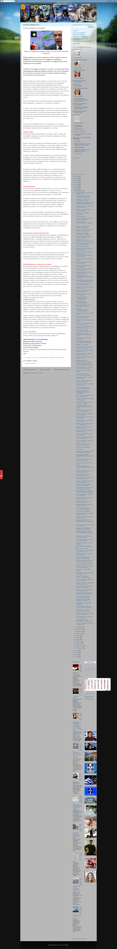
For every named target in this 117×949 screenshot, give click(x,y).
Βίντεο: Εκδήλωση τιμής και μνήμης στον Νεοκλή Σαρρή (84, 540)
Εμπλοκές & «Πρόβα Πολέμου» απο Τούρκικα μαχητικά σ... (85, 481)
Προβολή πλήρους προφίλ (79, 938)
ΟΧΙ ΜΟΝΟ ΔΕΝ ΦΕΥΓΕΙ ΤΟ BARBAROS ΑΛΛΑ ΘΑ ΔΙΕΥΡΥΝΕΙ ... (85, 521)
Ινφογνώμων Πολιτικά (80, 103)
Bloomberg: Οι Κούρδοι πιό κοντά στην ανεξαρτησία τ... (84, 424)
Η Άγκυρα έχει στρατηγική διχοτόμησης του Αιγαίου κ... (83, 233)
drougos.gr (77, 84)
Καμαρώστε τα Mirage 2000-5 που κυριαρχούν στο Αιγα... (84, 471)
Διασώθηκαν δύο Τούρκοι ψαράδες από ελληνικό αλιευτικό (84, 347)
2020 (76, 176)
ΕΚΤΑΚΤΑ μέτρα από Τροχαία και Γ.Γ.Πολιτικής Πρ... (84, 294)
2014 (76, 189)
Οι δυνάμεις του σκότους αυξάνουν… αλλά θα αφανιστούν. (84, 240)
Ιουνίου (78, 637)
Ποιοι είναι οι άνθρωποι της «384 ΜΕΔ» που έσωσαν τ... (84, 219)
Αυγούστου (79, 633)
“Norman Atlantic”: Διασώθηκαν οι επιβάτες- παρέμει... (84, 237)
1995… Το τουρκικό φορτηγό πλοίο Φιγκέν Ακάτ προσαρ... (84, 396)
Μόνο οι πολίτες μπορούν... (82, 548)
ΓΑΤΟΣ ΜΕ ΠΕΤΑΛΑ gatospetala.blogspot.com (81, 99)
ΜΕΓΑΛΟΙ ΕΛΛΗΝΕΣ (78, 34)
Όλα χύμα (77, 115)
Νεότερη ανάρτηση (29, 369)
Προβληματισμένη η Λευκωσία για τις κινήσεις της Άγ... (85, 193)
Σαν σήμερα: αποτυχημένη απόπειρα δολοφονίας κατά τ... (84, 374)
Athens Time (91, 662)
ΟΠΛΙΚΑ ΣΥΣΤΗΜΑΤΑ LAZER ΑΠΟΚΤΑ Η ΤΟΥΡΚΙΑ (83, 600)
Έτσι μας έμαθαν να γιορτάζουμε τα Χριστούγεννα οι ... (84, 421)
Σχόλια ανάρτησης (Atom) (36, 372)
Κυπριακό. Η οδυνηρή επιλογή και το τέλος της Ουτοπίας (85, 583)
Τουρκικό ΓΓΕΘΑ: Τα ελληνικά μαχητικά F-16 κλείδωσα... (83, 444)
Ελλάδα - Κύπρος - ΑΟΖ (33, 357)
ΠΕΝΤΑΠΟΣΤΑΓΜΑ (79, 147)
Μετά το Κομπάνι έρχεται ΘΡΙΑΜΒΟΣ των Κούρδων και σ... (85, 620)
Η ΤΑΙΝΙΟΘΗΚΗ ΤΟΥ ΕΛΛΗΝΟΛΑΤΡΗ (82, 41)
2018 (76, 180)
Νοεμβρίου (79, 627)
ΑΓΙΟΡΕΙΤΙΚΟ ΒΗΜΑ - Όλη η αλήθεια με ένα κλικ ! (82, 150)
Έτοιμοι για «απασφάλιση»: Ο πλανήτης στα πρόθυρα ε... (83, 508)
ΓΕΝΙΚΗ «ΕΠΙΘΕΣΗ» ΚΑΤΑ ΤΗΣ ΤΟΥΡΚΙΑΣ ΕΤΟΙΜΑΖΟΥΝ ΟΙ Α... (84, 364)
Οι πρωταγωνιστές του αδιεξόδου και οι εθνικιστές (84, 554)
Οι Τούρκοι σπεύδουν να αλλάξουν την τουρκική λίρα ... (84, 414)
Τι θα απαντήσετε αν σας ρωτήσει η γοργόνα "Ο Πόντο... (84, 514)
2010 (76, 657)
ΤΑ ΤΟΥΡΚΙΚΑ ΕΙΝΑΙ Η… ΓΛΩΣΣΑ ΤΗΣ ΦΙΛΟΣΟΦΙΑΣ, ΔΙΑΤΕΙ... (84, 368)
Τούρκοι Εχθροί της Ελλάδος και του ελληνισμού (52, 357)
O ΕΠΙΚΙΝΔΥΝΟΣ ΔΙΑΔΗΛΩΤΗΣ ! (84, 546)
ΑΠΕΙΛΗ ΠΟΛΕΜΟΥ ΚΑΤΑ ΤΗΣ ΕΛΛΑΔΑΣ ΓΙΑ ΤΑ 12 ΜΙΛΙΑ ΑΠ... (84, 607)
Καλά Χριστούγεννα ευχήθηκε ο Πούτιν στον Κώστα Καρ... (83, 485)
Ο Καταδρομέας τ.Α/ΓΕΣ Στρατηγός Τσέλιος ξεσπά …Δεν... (84, 354)
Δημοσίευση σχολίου (30, 363)
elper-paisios (78, 125)
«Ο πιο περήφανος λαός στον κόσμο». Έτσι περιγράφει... (83, 597)
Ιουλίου (78, 635)
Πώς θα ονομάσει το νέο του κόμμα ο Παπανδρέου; (84, 417)
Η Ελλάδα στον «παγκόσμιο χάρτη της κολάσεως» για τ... (84, 324)
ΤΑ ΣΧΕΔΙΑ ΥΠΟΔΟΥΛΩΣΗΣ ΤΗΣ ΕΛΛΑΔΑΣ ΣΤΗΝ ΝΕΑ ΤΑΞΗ (84, 593)
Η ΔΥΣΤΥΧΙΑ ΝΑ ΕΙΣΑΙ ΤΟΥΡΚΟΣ (84, 563)
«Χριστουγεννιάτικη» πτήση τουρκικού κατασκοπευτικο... (83, 388)
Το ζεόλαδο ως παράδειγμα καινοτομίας (82, 213)
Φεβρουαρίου (79, 646)
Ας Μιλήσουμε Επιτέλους (81, 88)
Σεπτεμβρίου (79, 631)
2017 (76, 182)
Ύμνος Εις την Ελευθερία (79, 32)
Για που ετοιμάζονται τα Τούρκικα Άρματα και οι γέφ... (84, 441)
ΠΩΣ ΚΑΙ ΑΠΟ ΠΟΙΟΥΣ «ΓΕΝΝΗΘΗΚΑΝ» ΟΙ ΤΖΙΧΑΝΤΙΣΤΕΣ (81, 298)
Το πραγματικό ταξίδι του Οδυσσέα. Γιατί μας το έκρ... (84, 384)
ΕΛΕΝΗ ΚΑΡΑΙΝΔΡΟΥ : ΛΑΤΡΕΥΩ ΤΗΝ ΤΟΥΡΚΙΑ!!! (84, 495)
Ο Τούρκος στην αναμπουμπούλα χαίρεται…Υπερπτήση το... (84, 230)
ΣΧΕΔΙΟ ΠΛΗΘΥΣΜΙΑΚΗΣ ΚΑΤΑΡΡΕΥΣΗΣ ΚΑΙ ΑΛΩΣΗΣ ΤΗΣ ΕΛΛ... (85, 456)
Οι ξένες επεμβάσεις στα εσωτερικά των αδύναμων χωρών (84, 551)
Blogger (67, 945)
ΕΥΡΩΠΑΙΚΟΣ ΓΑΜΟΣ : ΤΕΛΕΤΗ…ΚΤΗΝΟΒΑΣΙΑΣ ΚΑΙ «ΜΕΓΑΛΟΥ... (85, 491)
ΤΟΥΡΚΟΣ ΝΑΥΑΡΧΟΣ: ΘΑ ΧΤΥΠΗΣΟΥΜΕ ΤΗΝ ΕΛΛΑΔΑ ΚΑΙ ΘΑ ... (85, 467)
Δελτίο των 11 (78, 49)
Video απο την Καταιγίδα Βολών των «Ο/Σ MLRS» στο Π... (85, 478)
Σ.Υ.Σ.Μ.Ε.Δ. (77, 141)
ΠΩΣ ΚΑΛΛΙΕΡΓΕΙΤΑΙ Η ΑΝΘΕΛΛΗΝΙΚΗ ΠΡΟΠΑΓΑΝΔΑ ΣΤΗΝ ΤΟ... (84, 277)
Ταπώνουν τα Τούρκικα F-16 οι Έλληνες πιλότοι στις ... (83, 291)
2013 (76, 650)
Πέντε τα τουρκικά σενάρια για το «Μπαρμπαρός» (84, 266)
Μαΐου (77, 639)
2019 (76, 178)
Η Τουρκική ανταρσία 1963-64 (83, 511)
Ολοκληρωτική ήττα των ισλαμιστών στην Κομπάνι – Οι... (85, 207)
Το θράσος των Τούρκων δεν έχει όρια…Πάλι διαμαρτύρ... (84, 411)
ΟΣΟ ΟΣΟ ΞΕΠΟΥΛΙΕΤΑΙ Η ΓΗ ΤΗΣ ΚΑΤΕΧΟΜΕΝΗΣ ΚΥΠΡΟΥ (85, 452)
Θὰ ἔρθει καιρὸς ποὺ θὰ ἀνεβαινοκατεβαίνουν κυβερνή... (84, 361)
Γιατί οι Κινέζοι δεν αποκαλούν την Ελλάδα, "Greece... (84, 431)
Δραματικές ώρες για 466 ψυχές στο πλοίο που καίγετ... (84, 287)
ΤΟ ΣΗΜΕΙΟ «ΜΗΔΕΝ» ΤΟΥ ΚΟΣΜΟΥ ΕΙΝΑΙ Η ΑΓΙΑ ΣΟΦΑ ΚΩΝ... (84, 407)
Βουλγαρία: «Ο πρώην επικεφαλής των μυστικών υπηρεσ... (84, 590)
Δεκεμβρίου (79, 190)
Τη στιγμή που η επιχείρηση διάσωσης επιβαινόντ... (82, 227)
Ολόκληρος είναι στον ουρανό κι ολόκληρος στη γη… (84, 427)
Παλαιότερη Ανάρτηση (61, 369)
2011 (76, 654)
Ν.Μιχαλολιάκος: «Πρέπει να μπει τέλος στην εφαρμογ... (84, 537)
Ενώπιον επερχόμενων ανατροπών (84, 252)
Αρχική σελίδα (45, 369)
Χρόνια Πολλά (79, 449)
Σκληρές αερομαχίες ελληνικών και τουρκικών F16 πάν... (84, 498)
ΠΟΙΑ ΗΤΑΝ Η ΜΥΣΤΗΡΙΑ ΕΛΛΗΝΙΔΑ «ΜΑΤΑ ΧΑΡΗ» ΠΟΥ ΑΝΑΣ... (84, 335)
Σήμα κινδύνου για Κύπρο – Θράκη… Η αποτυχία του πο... (84, 577)
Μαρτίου (78, 643)
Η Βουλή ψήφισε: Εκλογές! (82, 246)
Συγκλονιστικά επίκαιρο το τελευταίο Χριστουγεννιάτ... (85, 378)
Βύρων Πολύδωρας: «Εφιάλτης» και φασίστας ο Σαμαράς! (84, 244)
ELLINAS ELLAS (78, 129)
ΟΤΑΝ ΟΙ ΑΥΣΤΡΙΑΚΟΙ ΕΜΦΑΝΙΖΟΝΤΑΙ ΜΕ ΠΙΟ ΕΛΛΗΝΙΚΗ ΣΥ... (82, 392)
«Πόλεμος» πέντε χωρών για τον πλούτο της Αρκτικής (84, 502)
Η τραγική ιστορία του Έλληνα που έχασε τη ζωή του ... (84, 263)
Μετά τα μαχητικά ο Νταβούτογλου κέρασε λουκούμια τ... (84, 437)
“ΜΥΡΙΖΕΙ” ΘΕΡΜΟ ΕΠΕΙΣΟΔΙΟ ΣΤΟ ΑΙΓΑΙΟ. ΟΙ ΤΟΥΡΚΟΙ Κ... (84, 342)
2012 (76, 652)
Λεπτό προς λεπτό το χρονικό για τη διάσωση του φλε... (85, 269)
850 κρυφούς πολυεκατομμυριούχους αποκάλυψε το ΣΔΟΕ (82, 310)
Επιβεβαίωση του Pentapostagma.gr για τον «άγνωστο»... (85, 614)
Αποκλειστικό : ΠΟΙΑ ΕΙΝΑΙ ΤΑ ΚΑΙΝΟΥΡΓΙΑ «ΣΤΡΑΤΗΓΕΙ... (83, 529)
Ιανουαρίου (79, 648)
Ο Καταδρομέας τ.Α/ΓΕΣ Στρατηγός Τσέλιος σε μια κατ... (84, 517)
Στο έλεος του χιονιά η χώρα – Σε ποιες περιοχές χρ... (84, 210)
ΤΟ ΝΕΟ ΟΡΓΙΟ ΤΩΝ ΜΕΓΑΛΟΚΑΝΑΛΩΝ (81, 302)
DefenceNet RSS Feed (80, 111)
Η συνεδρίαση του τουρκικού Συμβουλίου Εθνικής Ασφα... (83, 196)
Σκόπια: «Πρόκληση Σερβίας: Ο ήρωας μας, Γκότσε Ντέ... (83, 587)
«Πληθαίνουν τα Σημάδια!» (82, 344)
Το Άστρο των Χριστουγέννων (83, 447)
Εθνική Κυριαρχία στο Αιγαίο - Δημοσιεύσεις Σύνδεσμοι (82, 144)
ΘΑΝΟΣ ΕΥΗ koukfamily (80, 60)
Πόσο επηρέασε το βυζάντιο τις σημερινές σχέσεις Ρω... (83, 317)
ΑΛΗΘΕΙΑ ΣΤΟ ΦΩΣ (79, 70)
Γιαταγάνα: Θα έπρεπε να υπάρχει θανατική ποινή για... (84, 273)
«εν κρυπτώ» (78, 153)
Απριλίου (78, 641)
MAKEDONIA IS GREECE (81, 107)
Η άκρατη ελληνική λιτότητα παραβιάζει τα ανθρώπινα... (83, 610)
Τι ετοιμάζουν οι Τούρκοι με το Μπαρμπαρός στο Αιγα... (83, 200)
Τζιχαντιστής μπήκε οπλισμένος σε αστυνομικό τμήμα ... (84, 617)
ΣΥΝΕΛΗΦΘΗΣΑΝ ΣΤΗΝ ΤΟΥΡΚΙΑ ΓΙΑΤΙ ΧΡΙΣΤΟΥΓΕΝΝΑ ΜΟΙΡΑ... (84, 281)
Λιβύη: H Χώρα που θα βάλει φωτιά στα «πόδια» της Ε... (84, 573)
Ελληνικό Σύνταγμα (79, 131)
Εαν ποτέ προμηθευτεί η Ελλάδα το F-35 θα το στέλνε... (84, 580)
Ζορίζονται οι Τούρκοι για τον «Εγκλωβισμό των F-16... (83, 475)
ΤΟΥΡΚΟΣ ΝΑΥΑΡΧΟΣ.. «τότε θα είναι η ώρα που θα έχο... (84, 566)
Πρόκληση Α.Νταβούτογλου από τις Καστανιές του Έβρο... (84, 402)
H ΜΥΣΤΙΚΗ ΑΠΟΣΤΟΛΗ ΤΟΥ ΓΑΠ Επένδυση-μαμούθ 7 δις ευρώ (84, 561)
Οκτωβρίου (79, 629)
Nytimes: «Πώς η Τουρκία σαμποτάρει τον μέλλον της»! (83, 330)
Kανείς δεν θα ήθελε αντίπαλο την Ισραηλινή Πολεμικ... (84, 249)
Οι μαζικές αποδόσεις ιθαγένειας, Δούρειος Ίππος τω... (84, 505)
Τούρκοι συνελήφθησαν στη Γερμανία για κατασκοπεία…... (84, 558)
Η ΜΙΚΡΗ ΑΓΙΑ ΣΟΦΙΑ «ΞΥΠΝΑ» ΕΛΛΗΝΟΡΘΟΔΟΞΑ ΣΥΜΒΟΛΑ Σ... (84, 533)
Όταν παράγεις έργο (81, 216)
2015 (76, 186)
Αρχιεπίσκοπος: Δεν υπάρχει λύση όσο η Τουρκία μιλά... (84, 284)
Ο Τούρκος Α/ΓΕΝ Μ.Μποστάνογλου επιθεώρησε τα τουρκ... (85, 327)
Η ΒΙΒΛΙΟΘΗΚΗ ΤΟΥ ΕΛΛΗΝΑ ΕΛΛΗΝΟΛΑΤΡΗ (80, 39)
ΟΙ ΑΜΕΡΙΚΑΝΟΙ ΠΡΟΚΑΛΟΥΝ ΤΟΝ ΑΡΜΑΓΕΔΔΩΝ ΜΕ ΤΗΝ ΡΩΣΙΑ (85, 203)
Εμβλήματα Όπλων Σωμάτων (80, 36)
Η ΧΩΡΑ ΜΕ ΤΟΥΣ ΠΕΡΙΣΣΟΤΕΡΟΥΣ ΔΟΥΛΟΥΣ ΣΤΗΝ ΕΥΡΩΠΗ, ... (84, 255)
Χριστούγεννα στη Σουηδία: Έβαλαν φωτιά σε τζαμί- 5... (85, 351)
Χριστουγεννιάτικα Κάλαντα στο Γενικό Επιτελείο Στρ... (83, 460)
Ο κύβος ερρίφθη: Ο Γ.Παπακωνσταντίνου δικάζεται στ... (84, 223)
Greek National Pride (80, 80)
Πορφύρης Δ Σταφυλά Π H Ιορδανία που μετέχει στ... (84, 399)
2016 (76, 184)
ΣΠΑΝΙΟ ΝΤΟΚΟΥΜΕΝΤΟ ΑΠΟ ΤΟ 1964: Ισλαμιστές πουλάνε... (84, 488)
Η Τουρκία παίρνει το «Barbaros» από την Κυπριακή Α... (84, 381)
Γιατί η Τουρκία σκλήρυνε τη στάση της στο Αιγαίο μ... (84, 434)
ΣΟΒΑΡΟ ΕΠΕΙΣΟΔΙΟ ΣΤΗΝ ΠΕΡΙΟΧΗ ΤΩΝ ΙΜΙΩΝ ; (83, 305)
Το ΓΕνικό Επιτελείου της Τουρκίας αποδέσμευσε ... (84, 624)
